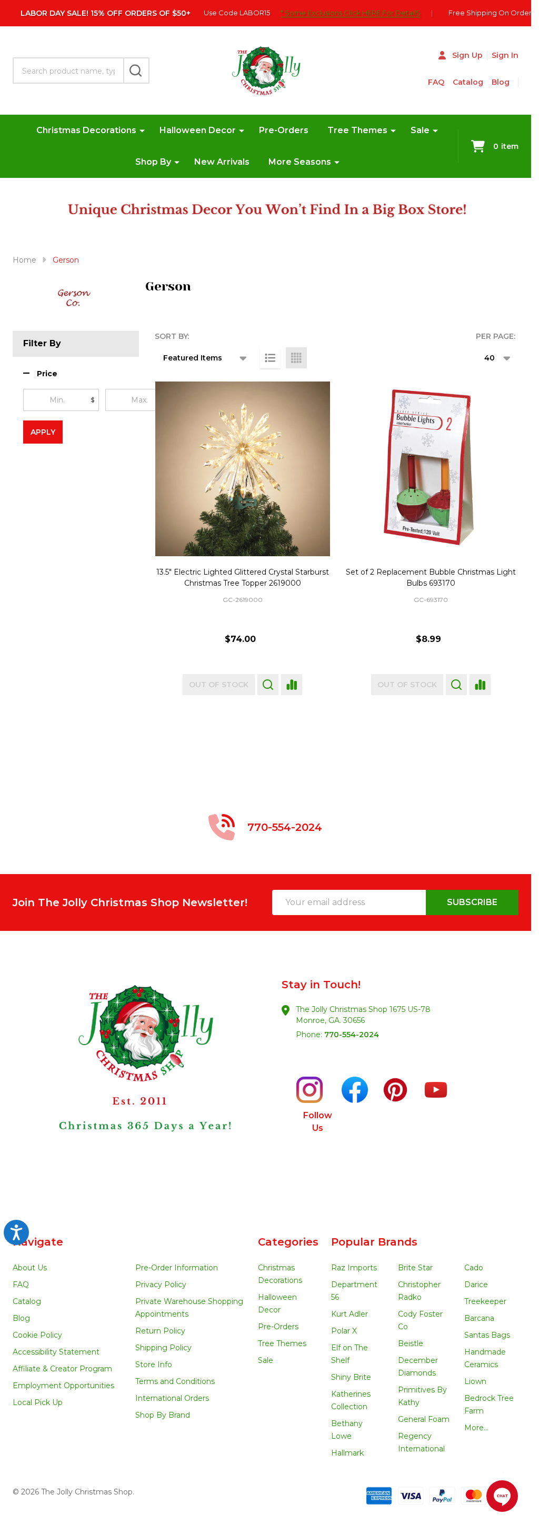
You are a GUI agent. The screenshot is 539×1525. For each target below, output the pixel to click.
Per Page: (495, 336)
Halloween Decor (197, 130)
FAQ (436, 82)
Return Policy (160, 1331)
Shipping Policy (163, 1347)
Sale (420, 130)
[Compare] (291, 684)
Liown (475, 1381)
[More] (142, 130)
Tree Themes (357, 130)
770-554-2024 (351, 1034)
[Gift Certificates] (514, 82)
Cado (473, 1267)
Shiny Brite (351, 1377)
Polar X (344, 1331)
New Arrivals (221, 162)
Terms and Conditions (175, 1381)
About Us (30, 1267)
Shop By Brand (162, 1415)
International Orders (172, 1398)
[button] (40, 373)
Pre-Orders (283, 130)
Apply (43, 432)
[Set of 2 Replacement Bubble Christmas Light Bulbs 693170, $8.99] (431, 469)
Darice (476, 1284)
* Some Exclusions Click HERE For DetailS (351, 12)
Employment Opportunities (63, 1385)
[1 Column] (270, 357)
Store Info (153, 1364)
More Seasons (299, 162)
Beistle (410, 1343)
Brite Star (415, 1267)
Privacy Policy (160, 1284)
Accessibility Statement (56, 1352)
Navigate (38, 1242)
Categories (288, 1242)
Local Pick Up (38, 1402)
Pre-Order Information (176, 1267)
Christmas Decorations (86, 130)
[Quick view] (267, 684)
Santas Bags (487, 1335)
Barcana (479, 1318)
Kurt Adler (349, 1314)
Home (24, 260)
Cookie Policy (37, 1335)
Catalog (468, 82)
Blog (501, 82)
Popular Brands (374, 1242)
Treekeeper (485, 1301)
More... (476, 1427)
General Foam (424, 1419)
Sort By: (172, 336)
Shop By (153, 162)
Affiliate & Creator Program (62, 1368)
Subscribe (472, 902)
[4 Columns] (296, 357)
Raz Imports (354, 1267)
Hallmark (347, 1453)
